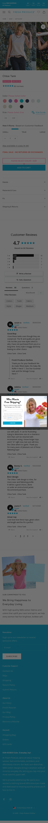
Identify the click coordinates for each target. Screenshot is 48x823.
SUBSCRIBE (12, 423)
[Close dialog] (45, 397)
